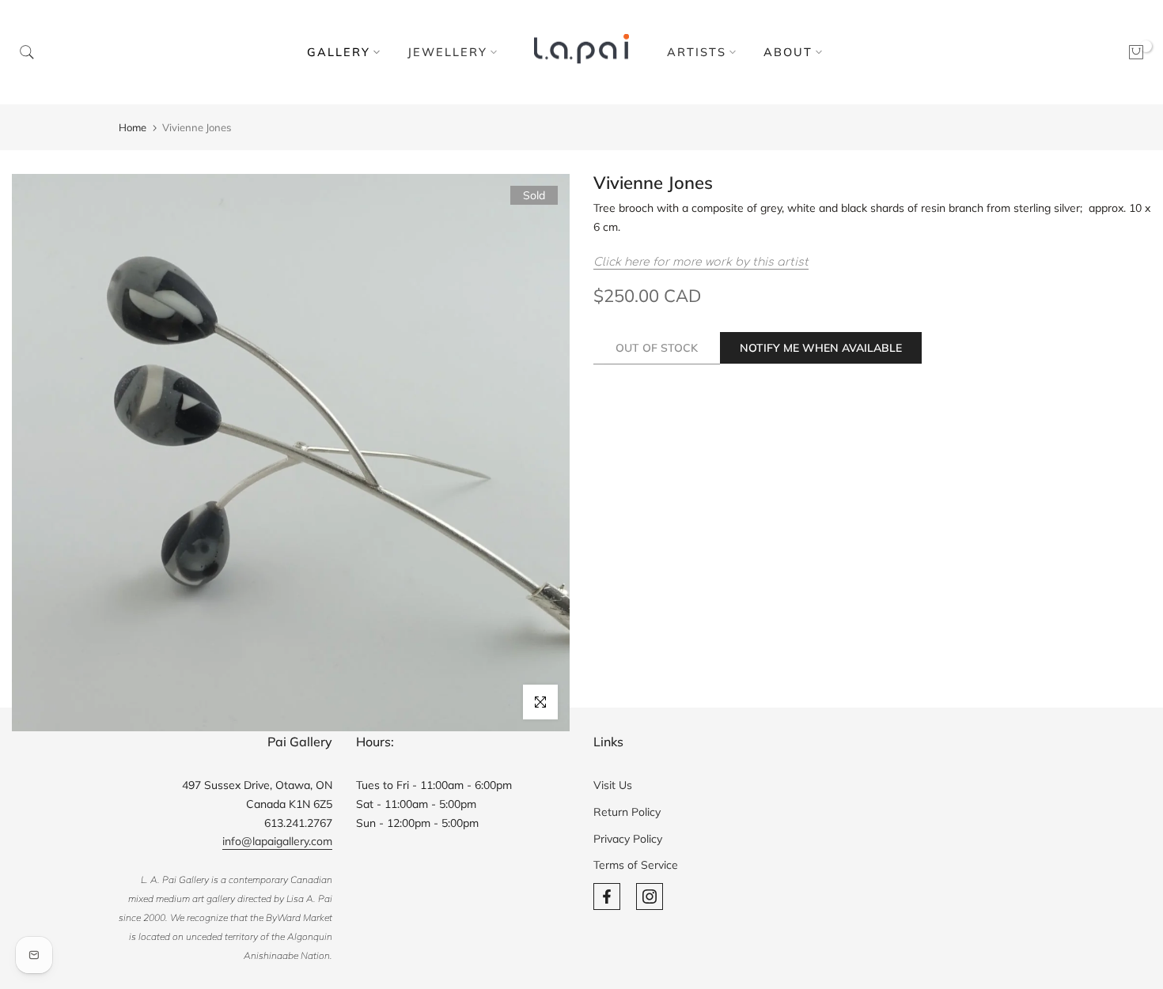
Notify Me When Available (821, 348)
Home (132, 127)
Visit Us (612, 785)
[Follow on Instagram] (649, 896)
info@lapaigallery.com (277, 841)
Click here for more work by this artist (701, 262)
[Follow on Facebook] (606, 896)
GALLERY (338, 51)
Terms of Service (635, 865)
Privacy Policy (627, 839)
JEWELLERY (447, 51)
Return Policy (627, 812)
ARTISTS (696, 51)
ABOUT (788, 51)
